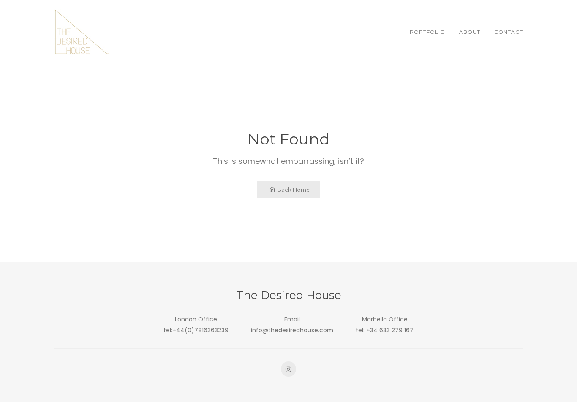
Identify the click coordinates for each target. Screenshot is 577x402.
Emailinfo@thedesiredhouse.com (292, 324)
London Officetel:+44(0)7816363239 (196, 324)
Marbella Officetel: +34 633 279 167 (385, 324)
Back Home (293, 189)
